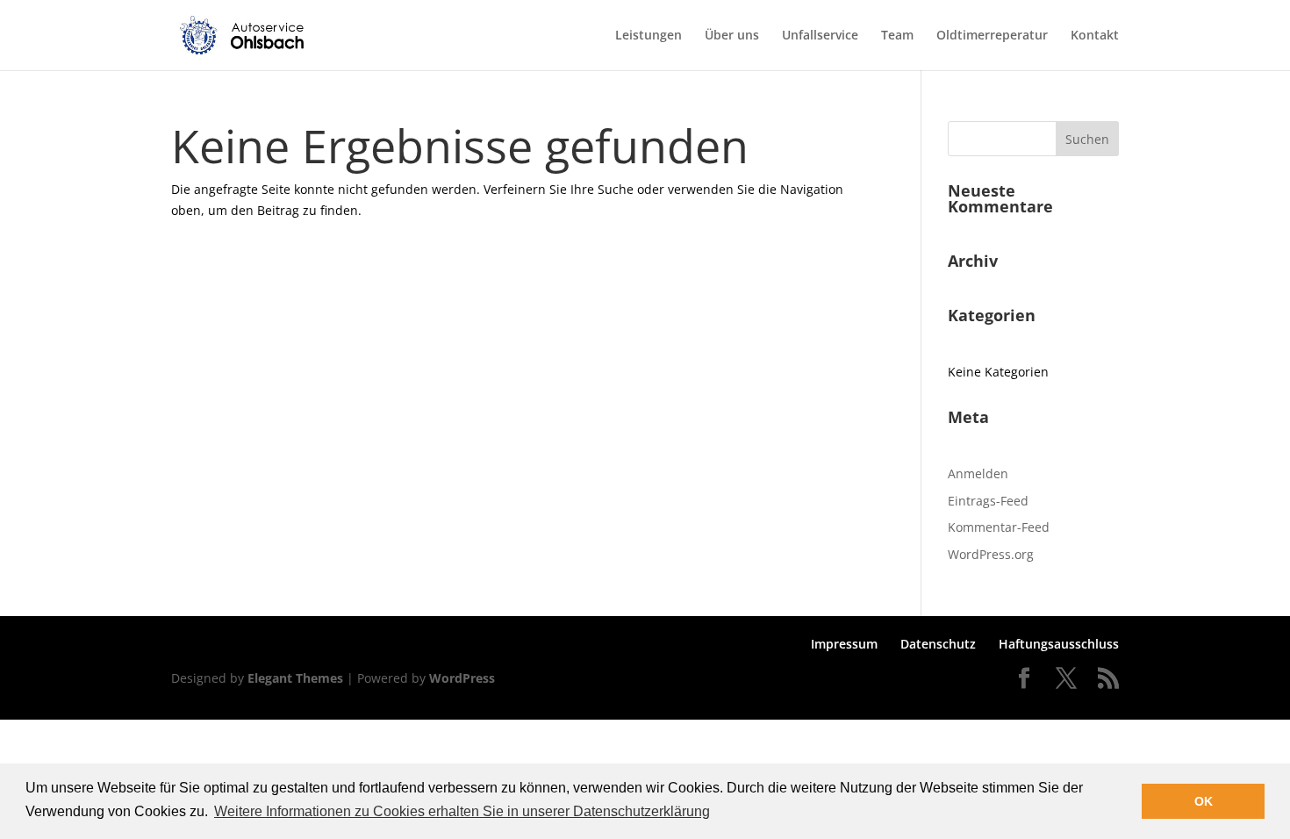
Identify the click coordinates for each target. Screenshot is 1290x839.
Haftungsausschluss (1059, 643)
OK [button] (1203, 801)
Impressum (844, 643)
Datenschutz (938, 643)
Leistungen (648, 36)
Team (897, 36)
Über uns (732, 36)
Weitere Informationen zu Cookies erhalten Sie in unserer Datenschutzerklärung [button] (462, 811)
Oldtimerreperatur (992, 36)
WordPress (462, 678)
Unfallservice (820, 36)
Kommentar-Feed (999, 527)
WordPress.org (991, 554)
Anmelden (978, 473)
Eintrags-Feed (988, 500)
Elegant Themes (295, 678)
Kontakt (1095, 36)
